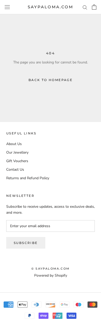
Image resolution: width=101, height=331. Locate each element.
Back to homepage (50, 80)
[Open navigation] (7, 7)
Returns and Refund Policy (27, 178)
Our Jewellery (17, 152)
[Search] (85, 7)
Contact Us (15, 169)
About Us (14, 143)
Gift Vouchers (17, 161)
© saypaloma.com (50, 268)
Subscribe (26, 243)
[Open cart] (94, 7)
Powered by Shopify (50, 275)
